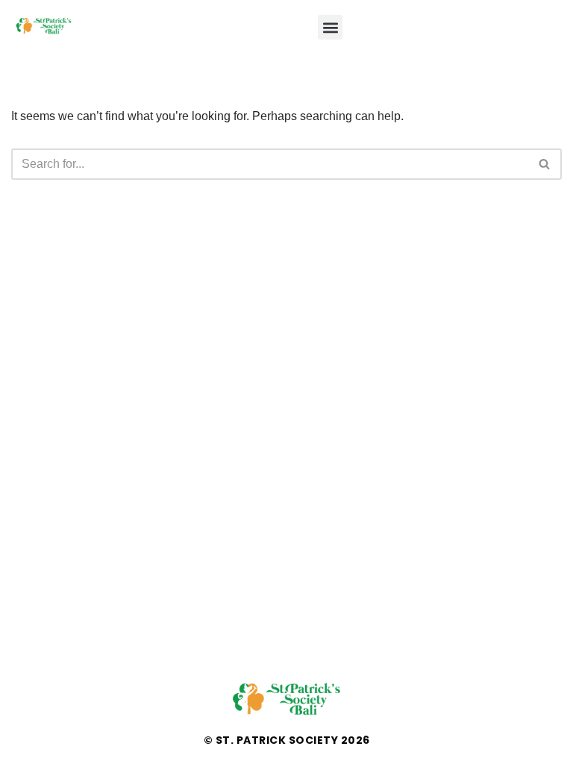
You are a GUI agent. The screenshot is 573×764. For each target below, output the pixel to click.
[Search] (545, 164)
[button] (330, 27)
